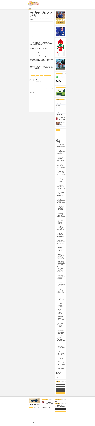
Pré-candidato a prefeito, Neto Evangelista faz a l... (60, 215)
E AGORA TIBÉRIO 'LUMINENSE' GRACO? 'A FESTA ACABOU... (61, 353)
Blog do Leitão (33, 404)
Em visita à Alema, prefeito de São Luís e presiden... (61, 254)
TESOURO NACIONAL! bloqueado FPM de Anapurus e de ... (61, 301)
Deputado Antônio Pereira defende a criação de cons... (60, 166)
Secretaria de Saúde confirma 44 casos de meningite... (61, 167)
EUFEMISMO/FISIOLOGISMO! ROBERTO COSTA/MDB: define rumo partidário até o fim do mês (60, 115)
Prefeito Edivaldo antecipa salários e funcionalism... (60, 159)
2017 (57, 376)
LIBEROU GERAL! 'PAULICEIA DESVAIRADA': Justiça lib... (60, 337)
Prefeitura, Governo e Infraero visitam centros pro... (60, 204)
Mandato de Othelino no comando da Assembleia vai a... (61, 347)
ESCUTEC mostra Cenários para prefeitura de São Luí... (61, 291)
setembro (58, 139)
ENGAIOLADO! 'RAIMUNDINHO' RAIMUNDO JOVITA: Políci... (61, 171)
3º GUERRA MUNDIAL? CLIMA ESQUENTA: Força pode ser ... (61, 368)
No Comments (38, 16)
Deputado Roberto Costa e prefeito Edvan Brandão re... (61, 238)
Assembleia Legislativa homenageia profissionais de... (61, 284)
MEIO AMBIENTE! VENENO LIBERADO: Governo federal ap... (61, 235)
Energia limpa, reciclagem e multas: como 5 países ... (60, 323)
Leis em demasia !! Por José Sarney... (46, 407)
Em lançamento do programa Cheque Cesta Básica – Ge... (60, 346)
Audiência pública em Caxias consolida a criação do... (60, 208)
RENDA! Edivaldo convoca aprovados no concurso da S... (61, 278)
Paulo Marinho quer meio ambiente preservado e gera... (61, 195)
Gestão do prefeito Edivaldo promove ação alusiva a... (60, 240)
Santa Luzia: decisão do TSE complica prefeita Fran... (60, 268)
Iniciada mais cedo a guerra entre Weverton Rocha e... (61, 309)
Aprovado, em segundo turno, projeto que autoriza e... (60, 285)
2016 (57, 377)
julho (57, 141)
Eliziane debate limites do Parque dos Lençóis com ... (61, 202)
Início (30, 8)
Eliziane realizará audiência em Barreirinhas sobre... (61, 233)
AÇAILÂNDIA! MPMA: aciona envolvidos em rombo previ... (61, 266)
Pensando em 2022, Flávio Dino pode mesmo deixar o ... (61, 280)
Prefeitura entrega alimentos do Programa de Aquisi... (61, 342)
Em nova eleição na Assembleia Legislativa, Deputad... (61, 358)
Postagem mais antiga (49, 88)
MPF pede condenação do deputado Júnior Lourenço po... (61, 218)
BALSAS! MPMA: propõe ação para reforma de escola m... (61, 148)
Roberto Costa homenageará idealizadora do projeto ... (60, 160)
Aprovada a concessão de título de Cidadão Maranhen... (61, 273)
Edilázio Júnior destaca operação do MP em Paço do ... (61, 339)
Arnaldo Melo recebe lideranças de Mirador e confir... (61, 178)
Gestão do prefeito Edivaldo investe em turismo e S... (60, 213)
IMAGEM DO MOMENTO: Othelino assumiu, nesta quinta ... (61, 275)
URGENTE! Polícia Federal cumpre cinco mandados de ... (61, 282)
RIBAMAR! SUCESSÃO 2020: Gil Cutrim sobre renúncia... (60, 316)
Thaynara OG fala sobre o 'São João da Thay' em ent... (60, 162)
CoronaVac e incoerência (59, 103)
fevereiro (58, 372)
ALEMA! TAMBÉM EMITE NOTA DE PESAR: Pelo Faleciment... (61, 197)
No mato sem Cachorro (60, 257)
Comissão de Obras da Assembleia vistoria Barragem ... (61, 229)
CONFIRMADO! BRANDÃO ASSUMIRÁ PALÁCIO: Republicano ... (60, 307)
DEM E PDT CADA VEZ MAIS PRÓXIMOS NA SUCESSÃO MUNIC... (60, 259)
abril (57, 370)
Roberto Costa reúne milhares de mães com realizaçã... (61, 319)
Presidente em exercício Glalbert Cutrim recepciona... (61, 150)
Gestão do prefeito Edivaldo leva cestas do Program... (61, 270)
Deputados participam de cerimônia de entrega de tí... (60, 153)
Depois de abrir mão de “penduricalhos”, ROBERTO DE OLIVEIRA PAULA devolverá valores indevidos (62, 124)
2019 (57, 135)
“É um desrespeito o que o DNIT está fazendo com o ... (61, 287)
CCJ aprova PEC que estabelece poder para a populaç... (60, 228)
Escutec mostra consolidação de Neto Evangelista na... (61, 277)
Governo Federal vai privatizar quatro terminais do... (60, 328)
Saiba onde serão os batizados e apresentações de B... (61, 146)
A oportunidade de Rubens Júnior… (61, 359)
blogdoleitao (33, 16)
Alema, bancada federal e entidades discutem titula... (60, 303)
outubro (58, 138)
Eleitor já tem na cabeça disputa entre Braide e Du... (61, 252)
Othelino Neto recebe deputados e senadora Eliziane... (61, 256)
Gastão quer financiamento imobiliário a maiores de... (60, 271)
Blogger (36, 422)
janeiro (58, 373)
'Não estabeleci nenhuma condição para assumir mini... (61, 305)
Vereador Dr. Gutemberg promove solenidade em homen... (61, 194)
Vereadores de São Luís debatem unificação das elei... (61, 173)
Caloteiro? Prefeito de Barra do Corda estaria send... (60, 211)
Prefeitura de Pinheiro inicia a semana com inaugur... (60, 349)
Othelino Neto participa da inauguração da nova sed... (60, 209)
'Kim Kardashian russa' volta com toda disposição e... (61, 298)
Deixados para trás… (58, 107)
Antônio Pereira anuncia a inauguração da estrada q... (60, 333)
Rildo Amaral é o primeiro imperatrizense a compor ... (60, 344)
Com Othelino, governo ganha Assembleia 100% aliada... (60, 264)
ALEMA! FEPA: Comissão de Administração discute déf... (60, 299)
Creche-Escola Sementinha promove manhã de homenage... (61, 332)
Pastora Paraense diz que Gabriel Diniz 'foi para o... (61, 169)
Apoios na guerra (58, 105)
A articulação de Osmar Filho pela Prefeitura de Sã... (61, 361)
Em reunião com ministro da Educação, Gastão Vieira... (60, 351)
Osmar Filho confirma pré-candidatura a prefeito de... (60, 220)
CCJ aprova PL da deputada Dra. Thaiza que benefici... (61, 164)
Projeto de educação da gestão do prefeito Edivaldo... (61, 366)
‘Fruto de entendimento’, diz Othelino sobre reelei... (60, 356)
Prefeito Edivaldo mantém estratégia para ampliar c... (60, 326)
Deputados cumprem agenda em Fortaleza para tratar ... (61, 185)
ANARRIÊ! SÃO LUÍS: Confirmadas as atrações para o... (61, 216)
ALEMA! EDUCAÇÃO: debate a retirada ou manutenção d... (60, 157)
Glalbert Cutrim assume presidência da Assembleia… (61, 261)
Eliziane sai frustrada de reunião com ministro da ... (61, 340)
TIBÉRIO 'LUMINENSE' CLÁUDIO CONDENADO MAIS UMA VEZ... (61, 242)
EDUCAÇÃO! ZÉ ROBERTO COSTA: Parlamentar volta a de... (61, 201)
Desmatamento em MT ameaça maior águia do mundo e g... (61, 206)
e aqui (34, 64)
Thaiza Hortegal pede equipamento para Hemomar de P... (61, 224)
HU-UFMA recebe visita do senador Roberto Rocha (60, 294)
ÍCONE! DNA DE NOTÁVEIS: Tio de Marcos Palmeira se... (61, 226)
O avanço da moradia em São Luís (61, 310)
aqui (32, 64)
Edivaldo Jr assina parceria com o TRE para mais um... (61, 181)
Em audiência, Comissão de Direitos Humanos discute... (60, 231)
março (58, 371)
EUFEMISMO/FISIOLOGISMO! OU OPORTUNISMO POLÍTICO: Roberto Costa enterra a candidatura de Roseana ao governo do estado (60, 119)
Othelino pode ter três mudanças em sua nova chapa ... (61, 364)
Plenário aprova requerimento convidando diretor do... (60, 243)
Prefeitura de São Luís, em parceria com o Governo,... (60, 312)
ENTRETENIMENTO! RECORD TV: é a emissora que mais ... (61, 152)
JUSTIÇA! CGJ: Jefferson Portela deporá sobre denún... (61, 183)
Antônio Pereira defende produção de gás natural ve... (61, 222)
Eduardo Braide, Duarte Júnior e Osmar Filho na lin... (61, 325)
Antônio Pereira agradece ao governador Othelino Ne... (60, 245)
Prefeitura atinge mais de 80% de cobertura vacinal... (61, 145)
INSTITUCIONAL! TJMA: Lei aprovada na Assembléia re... (61, 263)
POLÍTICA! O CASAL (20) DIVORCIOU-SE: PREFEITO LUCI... (60, 314)
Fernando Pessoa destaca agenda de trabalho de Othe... (61, 247)
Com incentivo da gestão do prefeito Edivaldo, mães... (60, 292)
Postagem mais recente (34, 88)
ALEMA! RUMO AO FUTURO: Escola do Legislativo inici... (61, 188)
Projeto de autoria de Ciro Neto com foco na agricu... (60, 180)
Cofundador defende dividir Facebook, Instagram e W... (60, 321)
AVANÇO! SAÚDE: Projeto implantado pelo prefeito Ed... (61, 192)
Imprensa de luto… (58, 112)
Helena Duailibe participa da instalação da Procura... (60, 155)
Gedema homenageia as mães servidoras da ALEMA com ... (60, 335)
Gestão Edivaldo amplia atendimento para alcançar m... (61, 250)
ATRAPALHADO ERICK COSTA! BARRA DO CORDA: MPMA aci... (61, 187)
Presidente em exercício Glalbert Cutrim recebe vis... (61, 190)
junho (57, 142)
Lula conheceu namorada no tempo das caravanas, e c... (60, 249)
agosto (58, 140)
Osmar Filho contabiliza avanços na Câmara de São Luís (61, 354)
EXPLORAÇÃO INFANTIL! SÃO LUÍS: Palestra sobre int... (61, 174)
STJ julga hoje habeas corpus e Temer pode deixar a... (60, 296)
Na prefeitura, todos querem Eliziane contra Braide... (60, 236)
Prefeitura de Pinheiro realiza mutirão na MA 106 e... (60, 289)
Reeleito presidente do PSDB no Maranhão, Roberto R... (61, 363)
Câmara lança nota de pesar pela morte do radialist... (61, 199)
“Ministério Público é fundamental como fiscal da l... (61, 176)
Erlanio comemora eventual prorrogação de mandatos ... (60, 330)
